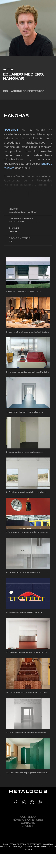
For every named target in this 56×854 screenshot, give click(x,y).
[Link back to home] (28, 793)
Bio (5, 91)
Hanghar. (13, 231)
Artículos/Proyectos (27, 91)
